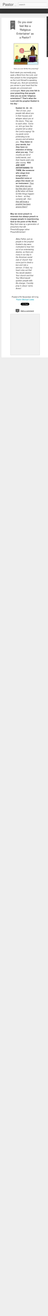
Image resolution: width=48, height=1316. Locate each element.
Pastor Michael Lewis (25, 299)
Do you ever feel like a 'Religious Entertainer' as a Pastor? (25, 29)
